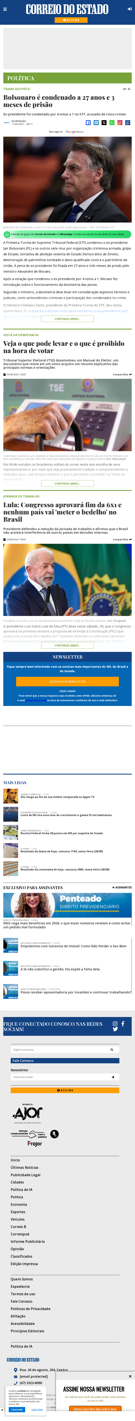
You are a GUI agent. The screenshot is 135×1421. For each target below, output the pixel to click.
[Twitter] (115, 1029)
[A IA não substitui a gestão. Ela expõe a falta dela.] (10, 968)
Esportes (18, 1212)
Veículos (18, 1219)
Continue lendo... (67, 319)
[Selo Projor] (65, 1138)
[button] (122, 374)
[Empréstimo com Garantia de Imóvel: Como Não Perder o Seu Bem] (10, 945)
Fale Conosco (21, 1301)
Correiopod (20, 1234)
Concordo (17, 1409)
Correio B (18, 1227)
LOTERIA (29, 849)
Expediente (20, 1287)
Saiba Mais (37, 1409)
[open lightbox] (67, 180)
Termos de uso (23, 1294)
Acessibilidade (23, 1324)
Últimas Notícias (24, 1168)
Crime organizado (35, 831)
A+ (125, 89)
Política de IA (21, 1190)
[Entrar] (129, 9)
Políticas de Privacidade (30, 1309)
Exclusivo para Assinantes (40, 943)
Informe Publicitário (28, 1242)
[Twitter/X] (104, 122)
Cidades (17, 1182)
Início (15, 1160)
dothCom (54, 1407)
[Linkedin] (96, 122)
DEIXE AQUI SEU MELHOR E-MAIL (95, 1409)
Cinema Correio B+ (35, 794)
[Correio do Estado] (67, 1360)
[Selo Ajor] (65, 1113)
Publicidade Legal (25, 1175)
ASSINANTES (123, 887)
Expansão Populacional (39, 813)
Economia (19, 1204)
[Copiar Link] (127, 122)
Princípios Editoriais (27, 1331)
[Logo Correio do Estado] (67, 9)
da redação (19, 121)
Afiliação (18, 1316)
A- (129, 89)
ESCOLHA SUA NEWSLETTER (67, 681)
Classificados (21, 1256)
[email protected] (36, 700)
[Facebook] (88, 122)
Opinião (17, 1249)
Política (17, 1197)
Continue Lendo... (67, 483)
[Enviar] (113, 1077)
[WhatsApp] (112, 122)
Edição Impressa (24, 1264)
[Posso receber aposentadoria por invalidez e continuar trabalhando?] (10, 991)
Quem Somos (22, 1279)
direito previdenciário (20, 920)
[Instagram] (120, 122)
